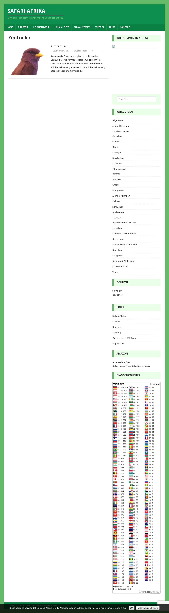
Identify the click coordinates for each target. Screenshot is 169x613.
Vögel (115, 272)
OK (131, 608)
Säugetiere (118, 255)
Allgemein (117, 120)
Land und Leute (120, 131)
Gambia (116, 141)
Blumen (116, 179)
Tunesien (117, 163)
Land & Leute (61, 27)
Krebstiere (118, 239)
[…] (81, 71)
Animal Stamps (82, 27)
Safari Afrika (119, 316)
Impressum (118, 343)
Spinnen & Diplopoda (123, 261)
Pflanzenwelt (41, 27)
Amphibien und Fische (124, 222)
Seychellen (118, 158)
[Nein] (165, 608)
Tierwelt (23, 27)
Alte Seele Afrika (121, 362)
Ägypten (117, 136)
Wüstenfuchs (80, 50)
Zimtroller (59, 46)
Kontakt (125, 27)
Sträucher (117, 207)
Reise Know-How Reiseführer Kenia (131, 366)
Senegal (116, 152)
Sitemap (116, 332)
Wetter (99, 27)
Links (112, 27)
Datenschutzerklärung (147, 608)
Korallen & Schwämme (124, 233)
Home (10, 27)
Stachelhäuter (120, 266)
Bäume (116, 173)
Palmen (116, 201)
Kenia (115, 147)
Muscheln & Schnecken (124, 244)
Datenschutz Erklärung (124, 338)
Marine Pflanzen (121, 196)
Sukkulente (118, 212)
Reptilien (117, 250)
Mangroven (118, 190)
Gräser (115, 185)
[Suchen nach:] (136, 99)
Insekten (117, 228)
